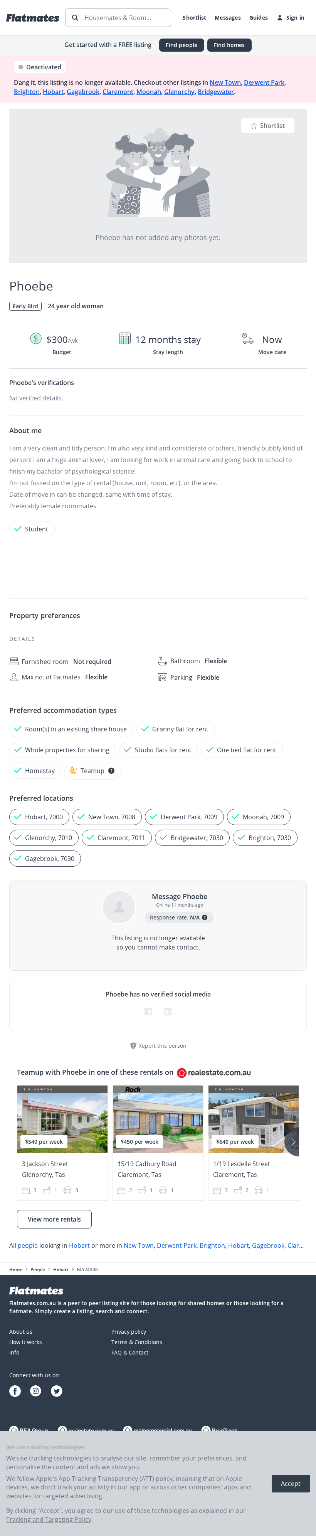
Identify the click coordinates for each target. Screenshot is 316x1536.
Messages (228, 17)
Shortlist (194, 17)
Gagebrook (83, 91)
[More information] (111, 770)
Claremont (118, 91)
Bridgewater (216, 91)
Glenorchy (179, 91)
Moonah (148, 91)
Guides (258, 17)
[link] (158, 1245)
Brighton (27, 91)
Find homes (229, 45)
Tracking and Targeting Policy (48, 1519)
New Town (225, 82)
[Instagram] (36, 1392)
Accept (291, 1483)
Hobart (53, 91)
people (28, 1245)
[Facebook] (15, 1392)
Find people (181, 45)
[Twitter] (56, 1392)
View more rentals (54, 1219)
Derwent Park (264, 82)
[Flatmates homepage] (32, 17)
